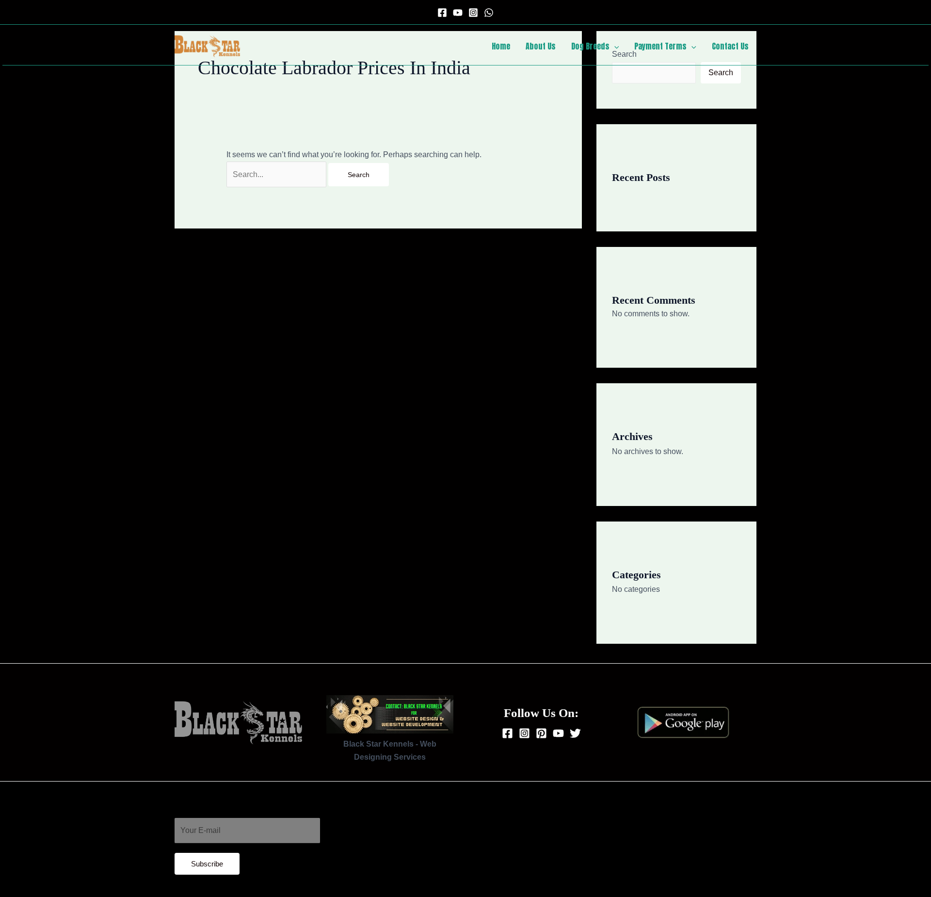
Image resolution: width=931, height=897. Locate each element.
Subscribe (207, 864)
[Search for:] (277, 174)
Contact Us (730, 46)
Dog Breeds (590, 46)
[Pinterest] (541, 733)
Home (501, 46)
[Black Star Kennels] (207, 45)
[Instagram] (473, 12)
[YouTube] (458, 12)
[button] (614, 46)
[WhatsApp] (489, 12)
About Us (541, 46)
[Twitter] (575, 733)
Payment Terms (660, 46)
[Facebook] (442, 12)
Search (720, 72)
